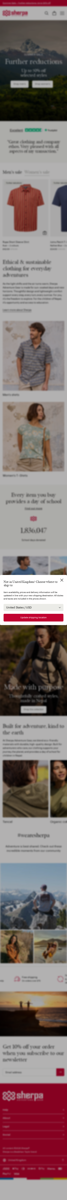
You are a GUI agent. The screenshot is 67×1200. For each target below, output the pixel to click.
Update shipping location (33, 617)
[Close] (61, 580)
